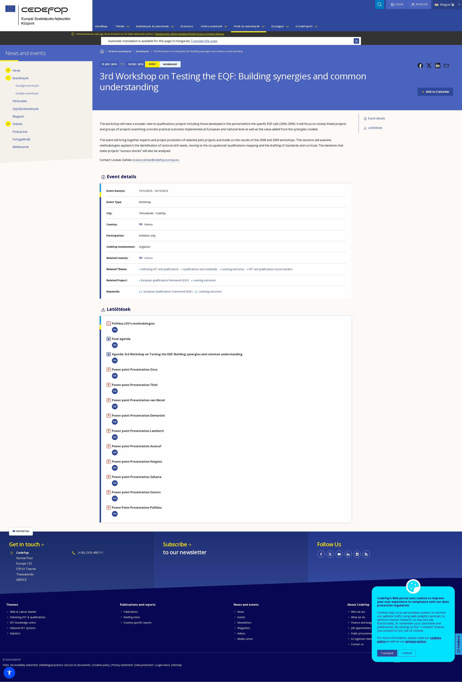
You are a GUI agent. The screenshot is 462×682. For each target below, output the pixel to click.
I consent (387, 653)
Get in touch (24, 544)
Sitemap (177, 665)
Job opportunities (361, 628)
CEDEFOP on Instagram (357, 554)
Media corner (245, 639)
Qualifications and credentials (200, 269)
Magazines (243, 628)
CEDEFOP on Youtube (339, 554)
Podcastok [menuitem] (20, 132)
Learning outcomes (233, 269)
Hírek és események (119, 51)
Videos (241, 633)
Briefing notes (132, 617)
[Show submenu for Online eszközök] (225, 26)
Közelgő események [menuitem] (27, 85)
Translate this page (204, 41)
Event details (376, 118)
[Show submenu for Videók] (8, 123)
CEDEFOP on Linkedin (348, 554)
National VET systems (23, 628)
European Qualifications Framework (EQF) (168, 291)
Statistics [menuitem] (186, 26)
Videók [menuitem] (17, 124)
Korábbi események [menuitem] (27, 93)
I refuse (407, 653)
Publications (131, 611)
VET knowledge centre (23, 622)
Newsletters (244, 622)
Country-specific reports (138, 622)
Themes (12, 605)
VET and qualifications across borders (271, 269)
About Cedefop (358, 605)
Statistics (15, 633)
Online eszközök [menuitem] (211, 26)
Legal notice (163, 665)
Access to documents (78, 665)
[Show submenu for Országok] (287, 26)
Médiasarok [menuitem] (21, 147)
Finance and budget (362, 622)
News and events (246, 605)
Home (102, 51)
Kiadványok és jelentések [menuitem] (152, 26)
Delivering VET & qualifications (27, 617)
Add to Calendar (437, 92)
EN (114, 329)
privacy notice (416, 641)
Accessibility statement (24, 665)
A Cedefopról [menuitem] (303, 26)
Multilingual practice (51, 665)
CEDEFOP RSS (366, 554)
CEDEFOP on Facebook (321, 554)
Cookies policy (101, 665)
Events (241, 617)
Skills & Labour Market (23, 611)
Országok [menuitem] (277, 26)
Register (422, 4)
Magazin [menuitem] (18, 116)
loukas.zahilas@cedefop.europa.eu (155, 160)
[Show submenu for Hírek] (8, 70)
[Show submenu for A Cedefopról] (316, 26)
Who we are (358, 611)
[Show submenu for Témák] (128, 26)
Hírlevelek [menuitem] (20, 101)
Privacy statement (122, 665)
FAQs (6, 665)
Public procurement (362, 633)
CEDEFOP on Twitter (330, 554)
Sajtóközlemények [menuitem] (26, 109)
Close (356, 41)
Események (142, 51)
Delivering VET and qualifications (160, 269)
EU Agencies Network (363, 639)
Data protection (144, 665)
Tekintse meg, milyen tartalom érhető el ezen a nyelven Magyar (189, 34)
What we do (358, 617)
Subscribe (175, 544)
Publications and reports (138, 605)
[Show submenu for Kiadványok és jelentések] (172, 26)
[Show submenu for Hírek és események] (263, 26)
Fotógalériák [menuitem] (21, 139)
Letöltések (375, 128)
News (240, 611)
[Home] (43, 15)
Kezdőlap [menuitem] (101, 26)
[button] (420, 65)
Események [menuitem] (21, 78)
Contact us (357, 644)
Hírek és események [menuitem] (247, 26)
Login (399, 4)
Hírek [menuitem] (16, 71)
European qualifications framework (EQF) (165, 280)
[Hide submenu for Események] (8, 78)
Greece (148, 258)
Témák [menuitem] (119, 26)
